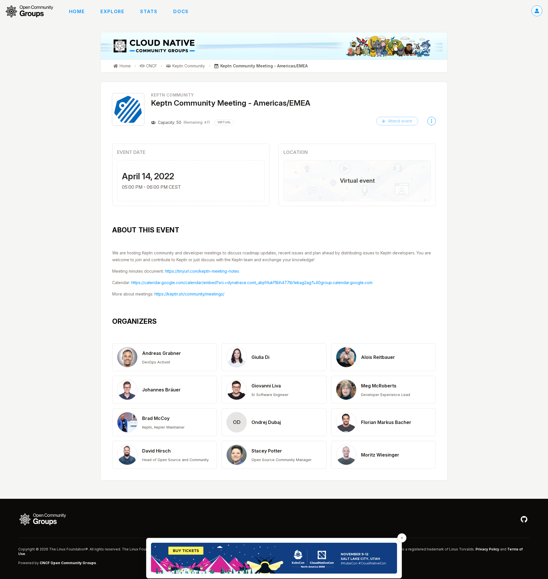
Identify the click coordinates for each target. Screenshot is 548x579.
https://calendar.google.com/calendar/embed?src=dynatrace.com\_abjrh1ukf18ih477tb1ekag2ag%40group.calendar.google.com (251, 282)
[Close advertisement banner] (401, 537)
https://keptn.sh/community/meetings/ (189, 293)
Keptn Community (172, 95)
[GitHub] (524, 519)
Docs (180, 11)
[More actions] (431, 121)
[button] (164, 357)
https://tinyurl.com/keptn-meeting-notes (202, 271)
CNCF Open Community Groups (68, 563)
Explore (112, 11)
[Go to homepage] (32, 11)
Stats (148, 11)
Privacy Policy (487, 549)
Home (76, 11)
